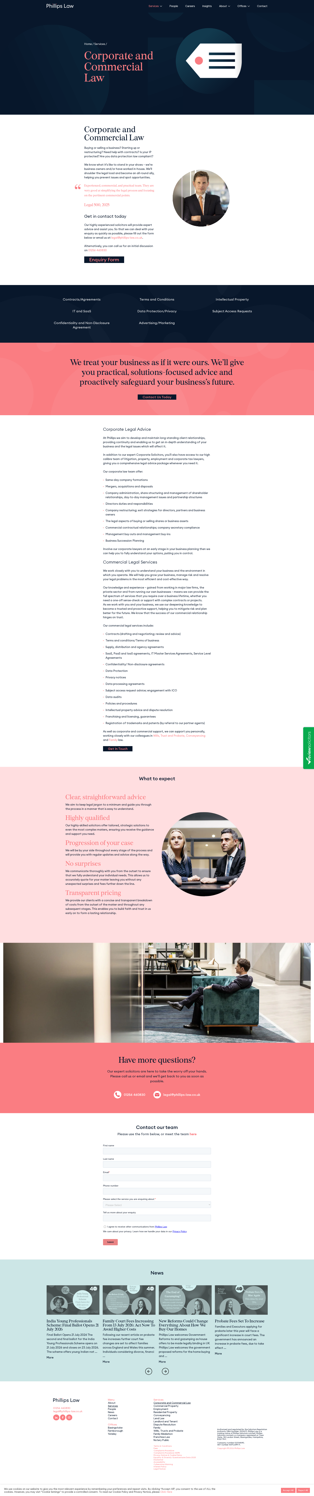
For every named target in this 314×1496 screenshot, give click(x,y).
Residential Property (165, 1412)
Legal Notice (160, 1469)
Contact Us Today (157, 397)
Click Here (166, 1491)
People (173, 6)
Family (113, 740)
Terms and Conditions (157, 299)
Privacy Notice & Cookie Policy (168, 1455)
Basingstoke (115, 1427)
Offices (241, 6)
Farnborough (115, 1430)
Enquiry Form (104, 259)
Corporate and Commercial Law (172, 1402)
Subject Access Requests (232, 311)
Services (154, 6)
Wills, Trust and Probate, (169, 735)
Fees (156, 1448)
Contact (262, 6)
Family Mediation (163, 1433)
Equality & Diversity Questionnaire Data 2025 (175, 1457)
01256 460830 (97, 250)
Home (88, 44)
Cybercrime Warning (163, 1464)
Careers (190, 6)
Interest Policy (160, 1466)
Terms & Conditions (163, 1446)
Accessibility (159, 1462)
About (223, 6)
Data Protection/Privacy (157, 311)
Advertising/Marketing (157, 323)
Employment (161, 1408)
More (50, 1357)
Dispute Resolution (165, 1424)
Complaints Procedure (164, 1450)
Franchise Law (162, 1436)
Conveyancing (195, 735)
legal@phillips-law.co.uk (126, 237)
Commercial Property (166, 1405)
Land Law (159, 1418)
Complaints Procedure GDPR (167, 1453)
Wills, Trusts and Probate (168, 1430)
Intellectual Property (232, 299)
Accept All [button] (288, 1490)
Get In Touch (118, 749)
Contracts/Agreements (82, 299)
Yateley (112, 1433)
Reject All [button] (303, 1490)
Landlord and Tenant (166, 1421)
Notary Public (161, 1439)
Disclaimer (158, 1459)
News (111, 1412)
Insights (207, 6)
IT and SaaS (81, 311)
